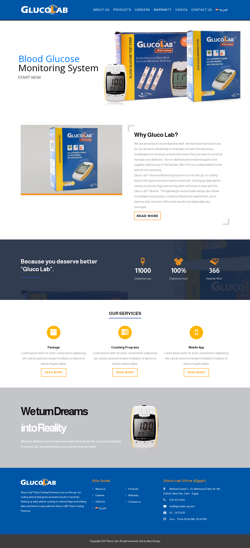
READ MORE (54, 372)
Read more (147, 216)
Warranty (163, 9)
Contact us (201, 9)
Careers (142, 9)
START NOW (29, 77)
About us (101, 9)
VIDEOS (181, 9)
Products (122, 9)
